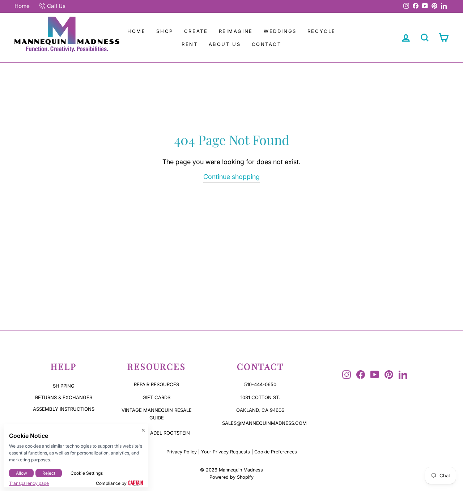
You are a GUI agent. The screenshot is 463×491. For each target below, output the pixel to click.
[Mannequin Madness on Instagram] (346, 374)
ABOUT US (225, 44)
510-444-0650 (260, 384)
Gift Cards (156, 397)
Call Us (56, 6)
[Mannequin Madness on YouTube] (374, 374)
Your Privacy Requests (225, 451)
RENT (189, 44)
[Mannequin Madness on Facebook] (360, 374)
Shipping (64, 386)
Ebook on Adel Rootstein (156, 433)
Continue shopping (231, 176)
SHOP (164, 31)
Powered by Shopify (231, 477)
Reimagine (236, 31)
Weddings (280, 31)
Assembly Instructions (63, 409)
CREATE (196, 31)
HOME (136, 31)
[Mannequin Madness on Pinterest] (389, 374)
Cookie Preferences (275, 451)
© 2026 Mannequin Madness (231, 470)
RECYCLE (321, 31)
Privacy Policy (181, 451)
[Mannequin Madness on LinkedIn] (403, 374)
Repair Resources (156, 384)
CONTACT (266, 44)
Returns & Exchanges (63, 397)
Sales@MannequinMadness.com (264, 423)
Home (22, 6)
